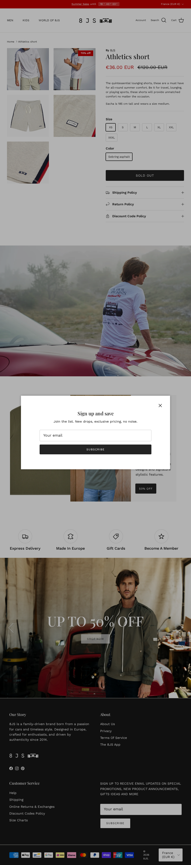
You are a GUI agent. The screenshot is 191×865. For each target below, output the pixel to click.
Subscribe (95, 449)
